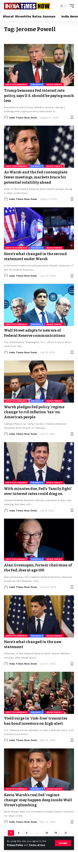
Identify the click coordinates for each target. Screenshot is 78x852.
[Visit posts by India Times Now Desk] (6, 118)
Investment (54, 84)
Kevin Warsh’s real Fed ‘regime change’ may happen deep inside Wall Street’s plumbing (38, 800)
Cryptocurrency (16, 84)
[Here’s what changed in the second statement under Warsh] (39, 228)
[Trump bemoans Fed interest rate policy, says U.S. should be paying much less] (39, 65)
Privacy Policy (15, 845)
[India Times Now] (27, 6)
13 (56, 833)
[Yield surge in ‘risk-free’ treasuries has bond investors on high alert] (39, 693)
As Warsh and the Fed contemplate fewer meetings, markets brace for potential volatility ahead (35, 177)
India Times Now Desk (23, 117)
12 (47, 833)
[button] (63, 843)
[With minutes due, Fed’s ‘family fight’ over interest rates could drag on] (39, 463)
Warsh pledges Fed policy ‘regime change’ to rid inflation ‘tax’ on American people (34, 412)
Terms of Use (37, 845)
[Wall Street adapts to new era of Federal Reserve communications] (39, 305)
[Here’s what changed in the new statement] (39, 616)
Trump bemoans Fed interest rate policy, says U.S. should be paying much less (39, 95)
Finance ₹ (37, 84)
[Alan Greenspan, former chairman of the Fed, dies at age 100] (39, 540)
